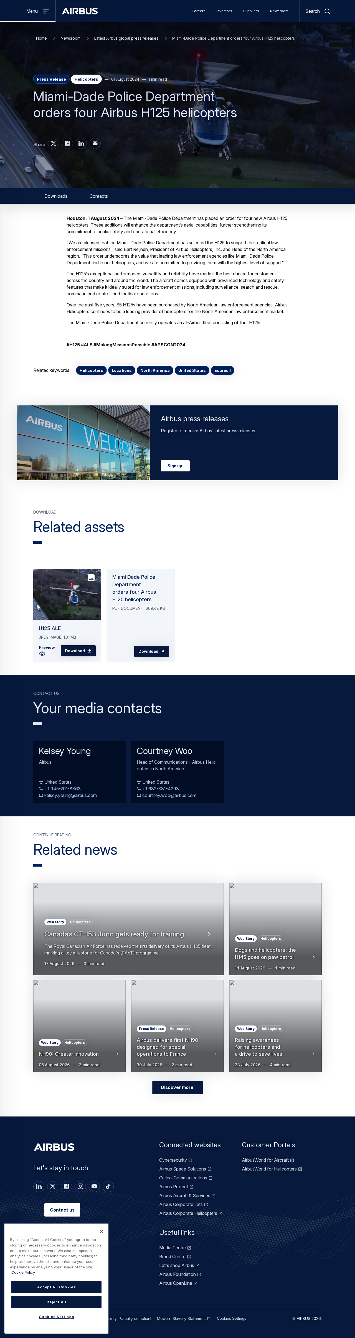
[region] (56, 1278)
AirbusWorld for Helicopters (269, 1169)
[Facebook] (66, 1186)
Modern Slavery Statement (181, 1318)
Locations (122, 370)
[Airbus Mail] (95, 143)
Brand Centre (172, 1256)
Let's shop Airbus (176, 1265)
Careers (199, 11)
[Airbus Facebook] (67, 143)
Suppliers (251, 11)
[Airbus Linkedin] (81, 143)
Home (41, 38)
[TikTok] (108, 1186)
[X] (52, 1186)
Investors (224, 11)
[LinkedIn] (38, 1186)
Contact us (62, 1210)
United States (192, 370)
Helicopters (91, 370)
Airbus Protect (173, 1186)
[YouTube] (94, 1186)
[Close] (101, 1231)
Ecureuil (222, 370)
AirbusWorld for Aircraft (265, 1160)
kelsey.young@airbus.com (70, 795)
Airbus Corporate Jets (181, 1204)
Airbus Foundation (177, 1274)
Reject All (56, 1302)
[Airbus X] (53, 143)
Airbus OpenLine (175, 1283)
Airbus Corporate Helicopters (188, 1213)
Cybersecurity (173, 1160)
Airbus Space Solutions (182, 1169)
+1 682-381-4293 (160, 788)
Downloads (55, 196)
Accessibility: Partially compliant (122, 1318)
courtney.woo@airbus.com (168, 795)
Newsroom (279, 11)
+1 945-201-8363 (62, 788)
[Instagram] (80, 1186)
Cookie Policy (23, 1272)
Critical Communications (183, 1177)
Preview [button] (47, 647)
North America (155, 370)
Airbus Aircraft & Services (184, 1195)
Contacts (99, 196)
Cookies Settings (231, 1318)
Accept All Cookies (56, 1287)
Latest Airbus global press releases (126, 38)
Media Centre (172, 1247)
